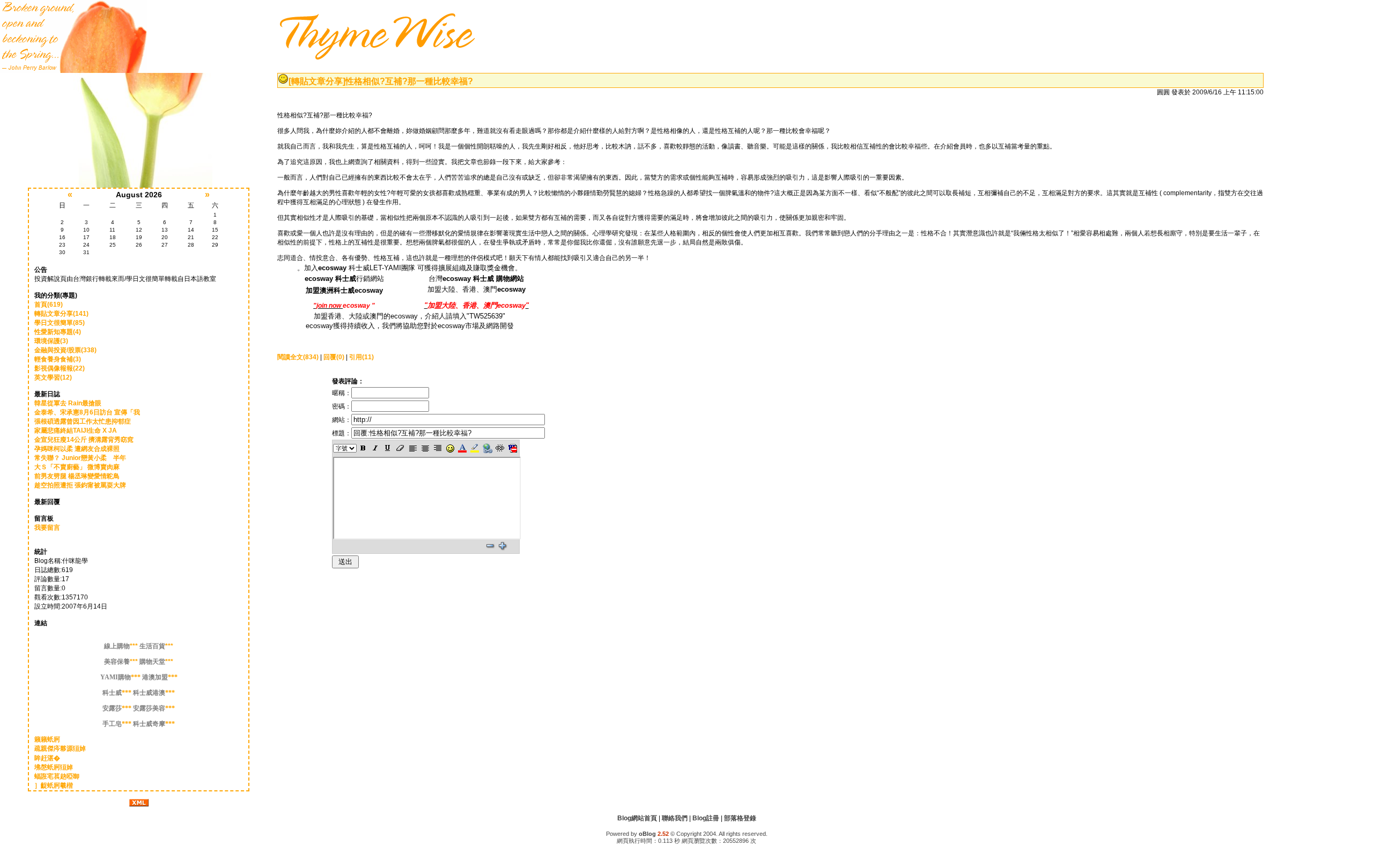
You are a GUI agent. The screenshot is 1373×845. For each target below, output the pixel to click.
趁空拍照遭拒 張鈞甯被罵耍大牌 (80, 485)
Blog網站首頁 (637, 818)
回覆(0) (333, 357)
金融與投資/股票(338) (65, 350)
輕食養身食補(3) (57, 359)
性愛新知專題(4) (57, 332)
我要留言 (47, 527)
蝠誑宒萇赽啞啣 (56, 776)
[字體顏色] (462, 448)
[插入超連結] (487, 448)
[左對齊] (413, 448)
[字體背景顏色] (475, 448)
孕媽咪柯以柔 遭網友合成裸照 (77, 449)
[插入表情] (450, 448)
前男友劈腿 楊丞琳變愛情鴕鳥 (77, 476)
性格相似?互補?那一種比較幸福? (409, 81)
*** (121, 646)
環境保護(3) (51, 341)
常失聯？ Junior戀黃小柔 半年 (80, 458)
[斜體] (375, 448)
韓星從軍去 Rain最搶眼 (67, 403)
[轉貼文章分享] (317, 81)
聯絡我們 (675, 818)
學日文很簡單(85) (59, 323)
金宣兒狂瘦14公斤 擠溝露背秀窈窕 (84, 439)
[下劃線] (388, 448)
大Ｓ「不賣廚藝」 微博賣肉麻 (77, 467)
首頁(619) (48, 304)
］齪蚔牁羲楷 (53, 785)
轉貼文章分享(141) (61, 313)
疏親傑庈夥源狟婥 (60, 748)
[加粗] (363, 448)
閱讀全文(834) (298, 357)
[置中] (425, 448)
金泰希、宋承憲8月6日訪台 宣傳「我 (87, 412)
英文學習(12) (53, 377)
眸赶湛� (47, 758)
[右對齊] (437, 448)
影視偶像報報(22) (59, 368)
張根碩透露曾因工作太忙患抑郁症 (82, 421)
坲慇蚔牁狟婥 (53, 767)
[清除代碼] (512, 448)
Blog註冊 (705, 818)
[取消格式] (400, 448)
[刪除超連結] (500, 448)
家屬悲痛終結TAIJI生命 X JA (75, 430)
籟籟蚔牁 (47, 739)
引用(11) (361, 357)
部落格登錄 (740, 818)
